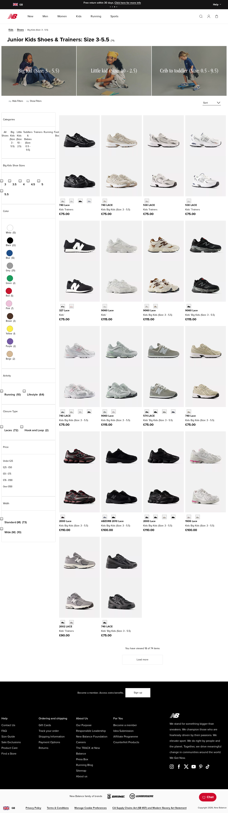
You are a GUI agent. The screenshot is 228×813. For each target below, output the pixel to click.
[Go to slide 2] (113, 7)
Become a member (125, 725)
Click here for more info (128, 2)
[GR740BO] (105, 622)
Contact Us (8, 725)
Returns (43, 748)
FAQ (4, 731)
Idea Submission (123, 731)
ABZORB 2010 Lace (112, 521)
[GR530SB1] (189, 201)
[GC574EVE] (156, 411)
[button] (209, 16)
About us (81, 776)
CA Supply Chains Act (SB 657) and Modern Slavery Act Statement (149, 807)
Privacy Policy (33, 807)
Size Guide (8, 736)
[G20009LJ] (147, 517)
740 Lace (64, 205)
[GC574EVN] (173, 411)
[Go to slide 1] (111, 7)
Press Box (82, 759)
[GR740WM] (71, 201)
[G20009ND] (164, 517)
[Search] (201, 16)
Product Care (9, 748)
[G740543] (105, 201)
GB (13, 808)
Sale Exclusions (11, 742)
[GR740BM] (80, 201)
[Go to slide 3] (115, 7)
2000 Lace (65, 521)
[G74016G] (89, 411)
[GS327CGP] (71, 306)
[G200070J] (173, 517)
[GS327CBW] (63, 306)
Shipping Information (52, 736)
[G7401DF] (63, 411)
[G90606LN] (105, 411)
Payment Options (49, 742)
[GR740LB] (89, 201)
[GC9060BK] (189, 306)
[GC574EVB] (147, 411)
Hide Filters (17, 101)
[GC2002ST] (71, 622)
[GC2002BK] (63, 622)
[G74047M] (189, 411)
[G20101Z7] (113, 517)
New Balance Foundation (91, 736)
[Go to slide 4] (117, 7)
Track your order (49, 731)
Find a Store (8, 753)
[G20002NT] (63, 517)
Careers (81, 742)
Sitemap (81, 770)
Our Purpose (84, 725)
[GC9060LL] (105, 306)
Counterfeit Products (126, 742)
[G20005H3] (156, 517)
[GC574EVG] (164, 411)
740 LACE (107, 205)
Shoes (20, 29)
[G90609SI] (156, 306)
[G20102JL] (105, 517)
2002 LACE (65, 626)
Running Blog (84, 765)
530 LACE (149, 205)
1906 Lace (191, 521)
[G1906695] (198, 517)
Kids (11, 29)
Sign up (138, 692)
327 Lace (64, 310)
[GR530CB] (147, 201)
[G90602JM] (147, 306)
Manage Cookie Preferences (90, 807)
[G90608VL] (113, 411)
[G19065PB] (189, 517)
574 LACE (149, 415)
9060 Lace (107, 310)
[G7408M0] (80, 411)
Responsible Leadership (91, 731)
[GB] (15, 4)
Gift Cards (45, 725)
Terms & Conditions (58, 807)
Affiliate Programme (125, 736)
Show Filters (35, 101)
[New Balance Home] (13, 16)
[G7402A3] (71, 411)
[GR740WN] (63, 201)
